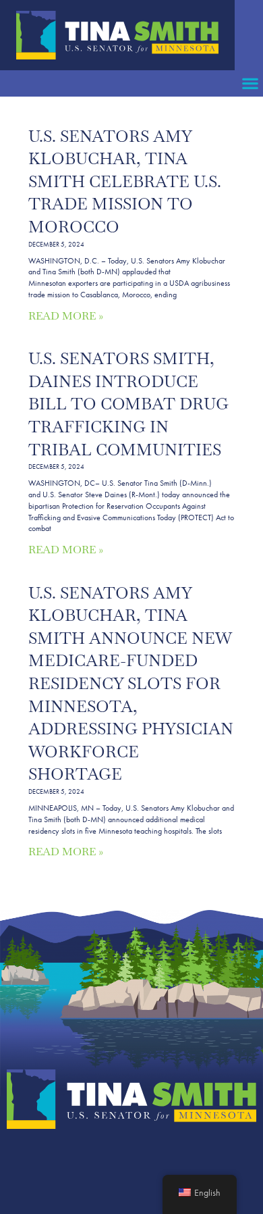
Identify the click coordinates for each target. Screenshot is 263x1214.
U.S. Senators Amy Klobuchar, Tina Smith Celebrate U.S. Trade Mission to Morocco (124, 181)
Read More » (65, 316)
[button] (250, 83)
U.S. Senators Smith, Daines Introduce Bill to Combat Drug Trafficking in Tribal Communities (128, 403)
